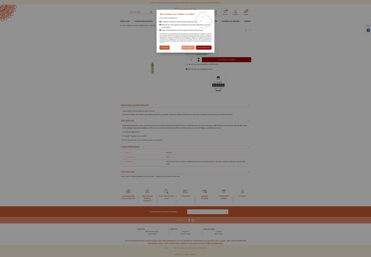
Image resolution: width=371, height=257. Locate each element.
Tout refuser (188, 47)
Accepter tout (204, 47)
